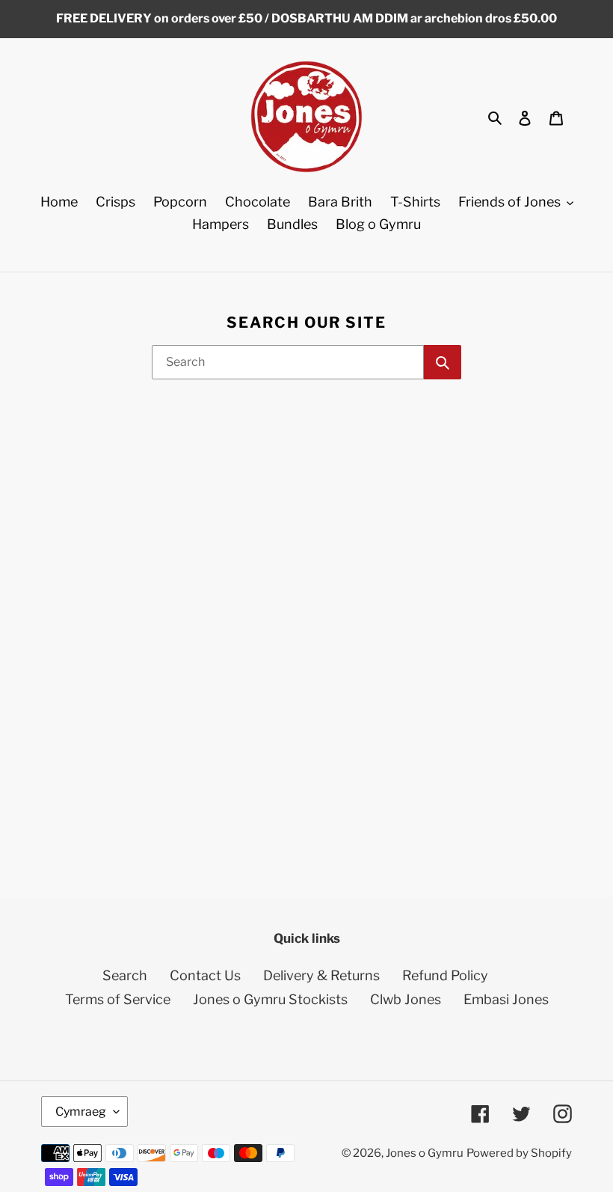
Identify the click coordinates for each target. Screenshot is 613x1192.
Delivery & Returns (321, 975)
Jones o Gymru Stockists (270, 999)
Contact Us (205, 975)
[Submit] (442, 362)
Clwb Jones (405, 999)
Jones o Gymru (424, 1153)
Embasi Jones (506, 999)
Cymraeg (80, 1111)
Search (124, 975)
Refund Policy (445, 975)
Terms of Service (117, 999)
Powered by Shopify (519, 1153)
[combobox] (288, 362)
